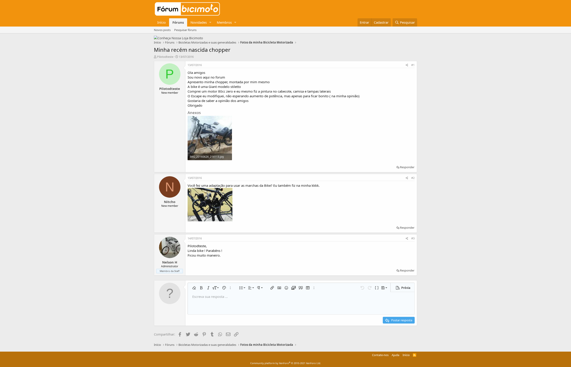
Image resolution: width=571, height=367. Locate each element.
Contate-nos (380, 355)
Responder (407, 167)
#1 (413, 65)
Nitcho (169, 201)
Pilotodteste (165, 57)
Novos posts (162, 30)
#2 (413, 178)
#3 (413, 238)
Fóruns (178, 22)
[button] (210, 22)
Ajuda (395, 355)
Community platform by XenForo (285, 363)
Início (161, 22)
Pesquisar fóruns (185, 30)
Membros (224, 22)
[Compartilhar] (407, 65)
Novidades (198, 22)
